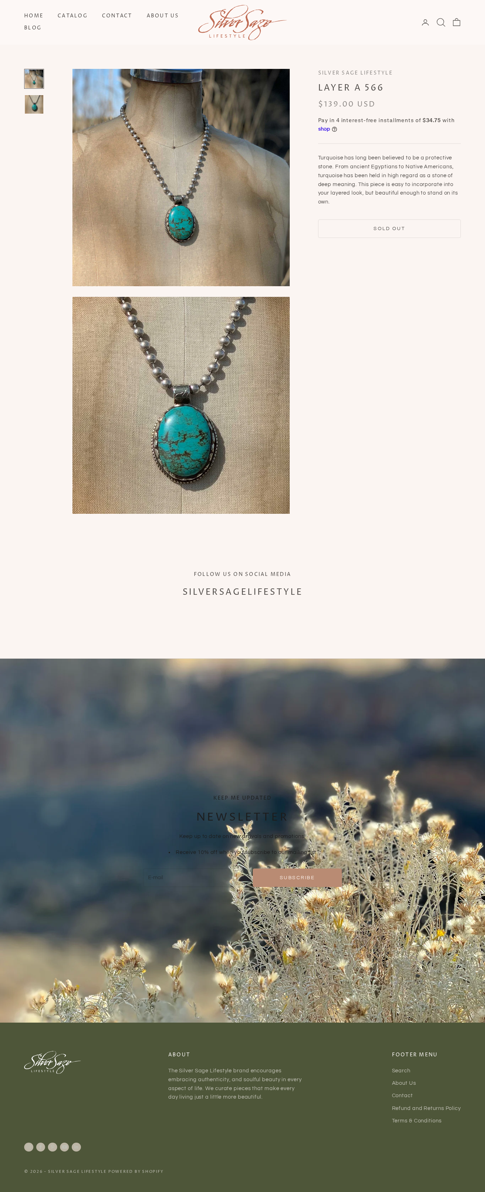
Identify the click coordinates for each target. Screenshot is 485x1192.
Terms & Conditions (417, 1120)
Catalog (73, 16)
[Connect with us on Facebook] (40, 1147)
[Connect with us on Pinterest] (52, 1147)
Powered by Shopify (136, 1171)
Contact (117, 16)
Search (401, 1070)
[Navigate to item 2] (34, 104)
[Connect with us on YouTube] (64, 1147)
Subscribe (297, 877)
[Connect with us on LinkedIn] (76, 1147)
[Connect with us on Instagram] (29, 1147)
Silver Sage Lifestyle (355, 73)
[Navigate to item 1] (34, 79)
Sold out (389, 228)
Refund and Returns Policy (426, 1108)
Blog (33, 28)
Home (33, 16)
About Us (163, 16)
